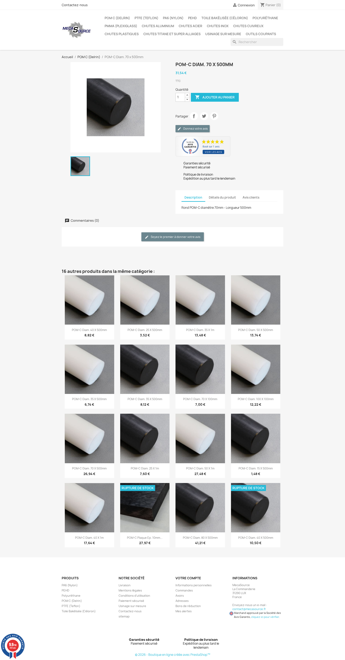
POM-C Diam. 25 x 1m (145, 468)
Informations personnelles (193, 585)
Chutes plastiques (122, 34)
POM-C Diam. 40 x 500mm (89, 330)
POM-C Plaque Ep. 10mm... (145, 538)
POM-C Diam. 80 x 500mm (200, 538)
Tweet (204, 116)
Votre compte (188, 578)
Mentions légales (130, 590)
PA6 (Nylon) (173, 18)
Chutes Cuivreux (248, 26)
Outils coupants (261, 34)
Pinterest (214, 116)
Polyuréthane (265, 18)
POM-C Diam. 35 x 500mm (89, 399)
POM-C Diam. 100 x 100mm (256, 399)
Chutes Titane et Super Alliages (172, 34)
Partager (194, 116)
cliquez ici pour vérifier (265, 617)
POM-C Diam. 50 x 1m (200, 468)
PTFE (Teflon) (146, 18)
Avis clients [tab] (251, 197)
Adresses (182, 601)
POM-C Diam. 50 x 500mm (255, 330)
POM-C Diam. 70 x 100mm (200, 399)
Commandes (184, 590)
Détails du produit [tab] (222, 197)
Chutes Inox (218, 26)
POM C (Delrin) (117, 18)
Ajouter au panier (215, 97)
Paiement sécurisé (131, 601)
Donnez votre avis (195, 128)
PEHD (192, 18)
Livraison (125, 585)
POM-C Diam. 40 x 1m (89, 538)
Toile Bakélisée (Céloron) (224, 18)
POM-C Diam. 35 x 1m (200, 330)
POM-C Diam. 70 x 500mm (89, 468)
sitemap (124, 616)
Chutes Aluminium (158, 26)
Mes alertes (183, 611)
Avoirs (179, 595)
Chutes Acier (190, 26)
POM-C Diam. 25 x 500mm (145, 330)
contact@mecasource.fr (249, 609)
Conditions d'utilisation (134, 595)
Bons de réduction (188, 606)
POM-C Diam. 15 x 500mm (256, 468)
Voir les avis (213, 151)
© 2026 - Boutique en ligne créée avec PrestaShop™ (172, 655)
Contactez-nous (75, 5)
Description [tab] (193, 197)
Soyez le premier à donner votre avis (175, 237)
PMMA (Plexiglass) (121, 26)
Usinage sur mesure (223, 34)
